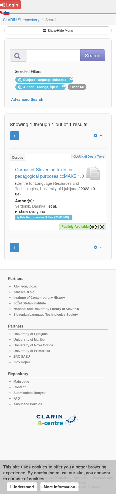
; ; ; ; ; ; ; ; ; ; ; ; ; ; (58, 208)
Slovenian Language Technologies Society (45, 315)
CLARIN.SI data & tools (88, 156)
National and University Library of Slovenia (46, 309)
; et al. (36, 208)
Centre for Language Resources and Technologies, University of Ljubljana (47, 185)
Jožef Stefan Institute (29, 303)
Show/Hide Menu (60, 30)
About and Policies (27, 404)
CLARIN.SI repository (21, 19)
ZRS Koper (21, 362)
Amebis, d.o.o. (24, 292)
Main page (21, 381)
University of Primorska (31, 351)
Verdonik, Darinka (30, 206)
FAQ (16, 398)
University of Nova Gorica (33, 345)
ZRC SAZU (21, 356)
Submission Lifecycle (29, 393)
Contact (19, 387)
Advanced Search (27, 99)
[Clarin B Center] (58, 419)
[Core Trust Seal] (58, 441)
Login (12, 5)
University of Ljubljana (30, 334)
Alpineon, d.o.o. (25, 286)
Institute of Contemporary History (39, 298)
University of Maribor (29, 340)
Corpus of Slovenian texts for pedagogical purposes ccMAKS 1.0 (49, 172)
